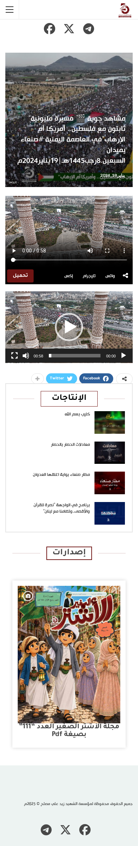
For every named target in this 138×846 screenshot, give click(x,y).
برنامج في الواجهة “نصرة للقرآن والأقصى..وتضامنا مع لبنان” (62, 508)
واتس (110, 276)
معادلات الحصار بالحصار (70, 445)
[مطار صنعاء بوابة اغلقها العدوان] (109, 483)
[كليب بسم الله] (109, 422)
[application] (69, 327)
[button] (69, 327)
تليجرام (89, 276)
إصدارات (69, 553)
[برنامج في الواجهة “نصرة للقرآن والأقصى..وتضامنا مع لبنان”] (109, 513)
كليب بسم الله (77, 414)
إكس (68, 276)
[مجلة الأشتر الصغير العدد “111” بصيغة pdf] (69, 654)
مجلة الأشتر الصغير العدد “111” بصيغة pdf (69, 731)
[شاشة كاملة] (14, 355)
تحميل (20, 276)
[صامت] (25, 355)
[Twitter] (69, 28)
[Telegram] (88, 28)
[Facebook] (49, 28)
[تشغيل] (123, 355)
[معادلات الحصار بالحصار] (109, 453)
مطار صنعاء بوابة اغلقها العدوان (61, 475)
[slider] (74, 355)
